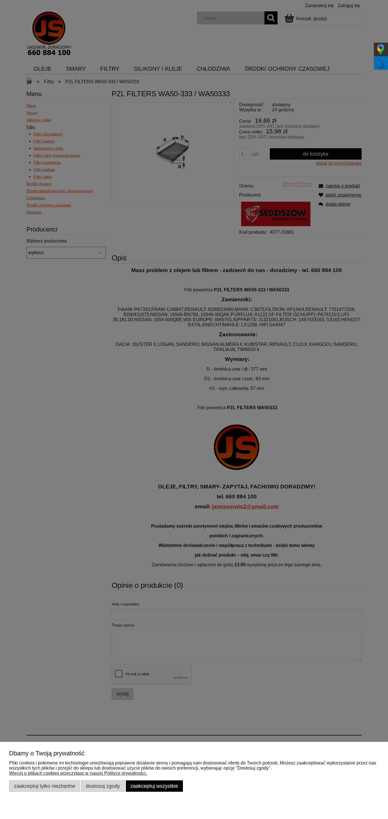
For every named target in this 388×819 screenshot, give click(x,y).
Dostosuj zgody (103, 786)
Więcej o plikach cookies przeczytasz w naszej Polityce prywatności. (78, 773)
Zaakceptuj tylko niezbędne (44, 786)
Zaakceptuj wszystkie (154, 786)
